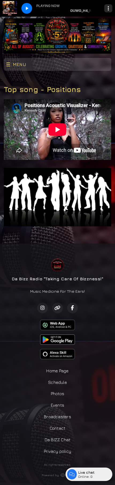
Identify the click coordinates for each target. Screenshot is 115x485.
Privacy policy (57, 451)
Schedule (57, 382)
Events (57, 405)
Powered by (50, 475)
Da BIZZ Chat (58, 439)
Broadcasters (57, 416)
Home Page (57, 370)
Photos (57, 393)
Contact (58, 428)
